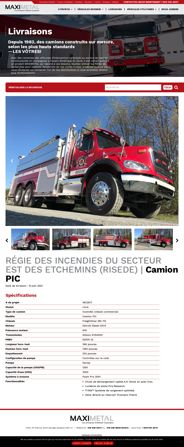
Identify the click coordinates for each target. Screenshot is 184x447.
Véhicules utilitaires (140, 9)
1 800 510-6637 (169, 2)
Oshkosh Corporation (92, 435)
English (115, 2)
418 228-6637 (94, 428)
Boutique (106, 2)
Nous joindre (169, 9)
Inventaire (78, 2)
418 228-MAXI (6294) (117, 428)
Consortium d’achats (47, 2)
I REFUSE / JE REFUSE (104, 443)
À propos (64, 9)
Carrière (98, 2)
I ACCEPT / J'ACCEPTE (82, 443)
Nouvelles (88, 2)
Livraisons (115, 9)
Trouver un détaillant (65, 2)
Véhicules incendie (89, 9)
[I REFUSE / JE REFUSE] (181, 441)
